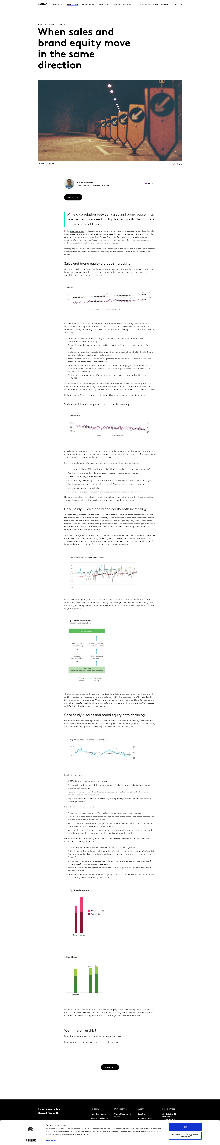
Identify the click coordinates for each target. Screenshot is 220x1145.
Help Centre (104, 4)
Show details (51, 1140)
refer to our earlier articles (90, 395)
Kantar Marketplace (122, 4)
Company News (144, 1118)
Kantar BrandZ (88, 4)
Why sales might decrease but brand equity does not (94, 1042)
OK (185, 1127)
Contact (174, 4)
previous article (77, 231)
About (156, 4)
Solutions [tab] (56, 4)
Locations (142, 1114)
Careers (164, 4)
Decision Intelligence (99, 1118)
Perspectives (72, 4)
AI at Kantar (145, 4)
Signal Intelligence (98, 1114)
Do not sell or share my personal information (185, 1136)
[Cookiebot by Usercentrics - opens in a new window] (30, 1140)
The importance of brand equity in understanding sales (95, 1037)
